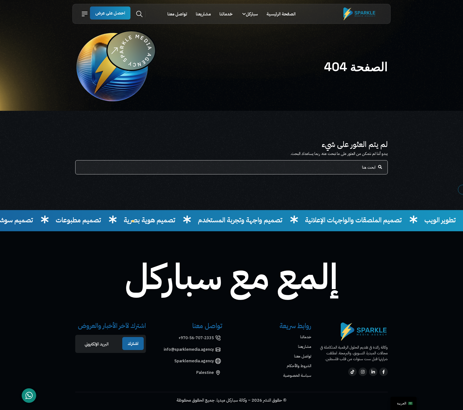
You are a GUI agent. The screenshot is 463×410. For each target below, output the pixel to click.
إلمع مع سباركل (231, 277)
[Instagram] (363, 372)
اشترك (133, 343)
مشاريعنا (203, 14)
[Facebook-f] (383, 372)
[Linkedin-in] (373, 372)
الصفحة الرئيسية (281, 14)
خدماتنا (226, 14)
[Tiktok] (352, 372)
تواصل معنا (177, 14)
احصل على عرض (110, 13)
